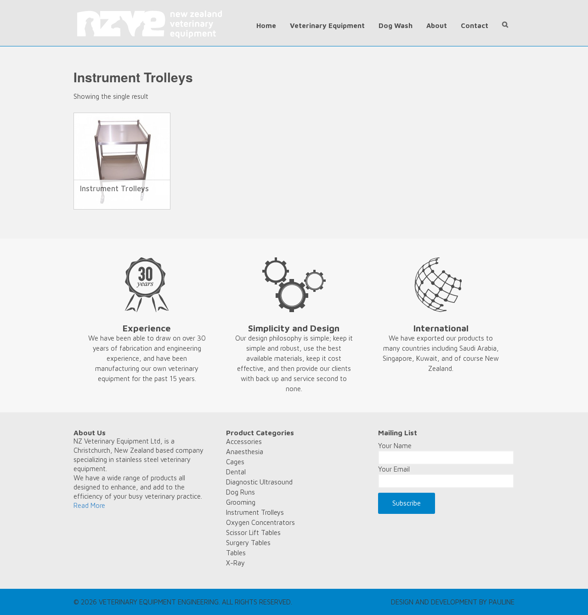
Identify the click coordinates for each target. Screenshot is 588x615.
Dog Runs (240, 492)
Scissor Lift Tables (253, 532)
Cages (235, 462)
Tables (236, 553)
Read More (89, 505)
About (436, 25)
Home (266, 25)
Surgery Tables (248, 543)
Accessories (244, 441)
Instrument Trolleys (255, 512)
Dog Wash (396, 25)
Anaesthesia (244, 452)
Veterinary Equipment (327, 25)
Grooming (240, 502)
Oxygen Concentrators (260, 522)
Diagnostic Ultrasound (259, 482)
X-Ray (235, 563)
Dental (236, 472)
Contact (474, 25)
